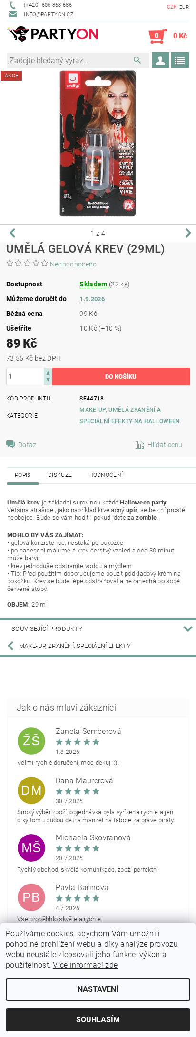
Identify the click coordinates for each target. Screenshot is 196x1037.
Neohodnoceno (73, 264)
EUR (184, 7)
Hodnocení (106, 475)
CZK (172, 7)
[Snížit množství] (48, 380)
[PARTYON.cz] (52, 36)
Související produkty (46, 628)
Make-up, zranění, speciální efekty (75, 645)
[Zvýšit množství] (48, 372)
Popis (23, 475)
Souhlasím (98, 1019)
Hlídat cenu (165, 444)
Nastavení (98, 989)
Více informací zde (85, 965)
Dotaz (27, 444)
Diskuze (60, 475)
